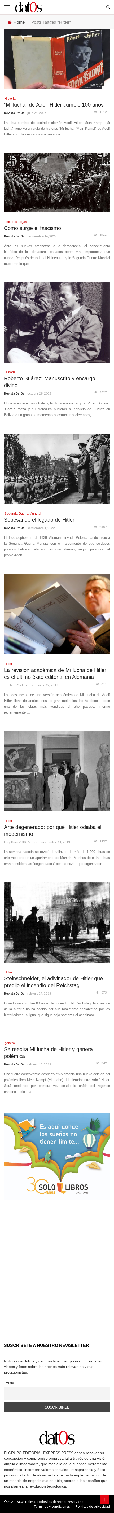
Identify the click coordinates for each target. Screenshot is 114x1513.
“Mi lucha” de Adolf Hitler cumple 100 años (54, 105)
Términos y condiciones (52, 1506)
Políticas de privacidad (93, 1506)
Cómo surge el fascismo (32, 228)
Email (10, 1382)
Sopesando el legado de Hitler (39, 520)
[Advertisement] (57, 1270)
